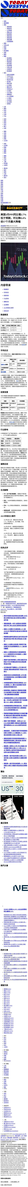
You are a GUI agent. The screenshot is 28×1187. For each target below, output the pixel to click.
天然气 (5, 1085)
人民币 (5, 1047)
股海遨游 (9, 71)
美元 (17, 381)
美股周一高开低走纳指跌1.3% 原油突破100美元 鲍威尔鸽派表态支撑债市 (15, 765)
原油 (2, 197)
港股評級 (9, 37)
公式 (5, 159)
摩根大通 (11, 422)
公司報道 (9, 30)
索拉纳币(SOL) (8, 1116)
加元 (5, 1045)
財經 (5, 47)
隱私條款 (9, 1137)
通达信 (5, 168)
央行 (5, 1095)
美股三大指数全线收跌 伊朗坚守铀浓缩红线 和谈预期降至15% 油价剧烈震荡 (15, 646)
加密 (5, 143)
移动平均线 (10, 79)
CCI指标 (9, 98)
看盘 (5, 131)
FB (11, 1139)
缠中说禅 (9, 60)
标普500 (3, 364)
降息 (15, 601)
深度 (5, 52)
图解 (5, 137)
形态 (5, 110)
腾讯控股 (6, 1071)
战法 (5, 124)
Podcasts (3, 1139)
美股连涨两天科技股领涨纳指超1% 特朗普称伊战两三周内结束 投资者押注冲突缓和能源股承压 (15, 740)
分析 (5, 112)
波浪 (5, 172)
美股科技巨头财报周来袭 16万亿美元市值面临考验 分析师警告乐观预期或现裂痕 (15, 677)
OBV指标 (9, 92)
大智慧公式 (9, 1018)
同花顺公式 (9, 1023)
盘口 (5, 126)
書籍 (5, 151)
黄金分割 (9, 83)
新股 (5, 153)
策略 (5, 43)
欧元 (7, 994)
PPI (4, 601)
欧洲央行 (6, 1100)
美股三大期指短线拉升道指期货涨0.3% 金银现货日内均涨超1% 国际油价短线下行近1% (15, 654)
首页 (2, 202)
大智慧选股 (9, 1020)
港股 (5, 25)
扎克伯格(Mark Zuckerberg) (11, 1131)
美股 (2, 182)
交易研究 (9, 69)
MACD (8, 1012)
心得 (2, 191)
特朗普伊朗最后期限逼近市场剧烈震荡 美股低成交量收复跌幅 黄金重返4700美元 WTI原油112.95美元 (15, 715)
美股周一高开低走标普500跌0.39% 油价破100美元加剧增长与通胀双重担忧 (15, 758)
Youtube (23, 1137)
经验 (5, 122)
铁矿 (5, 1087)
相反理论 (9, 61)
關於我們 (17, 1135)
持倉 (5, 149)
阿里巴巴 (6, 1073)
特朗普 (7, 601)
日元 (7, 1009)
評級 (5, 138)
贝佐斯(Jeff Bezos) (8, 1125)
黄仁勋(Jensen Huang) (9, 1123)
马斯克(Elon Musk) (9, 1121)
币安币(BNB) (7, 1109)
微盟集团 (6, 1069)
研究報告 (6, 50)
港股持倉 (9, 36)
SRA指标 (9, 102)
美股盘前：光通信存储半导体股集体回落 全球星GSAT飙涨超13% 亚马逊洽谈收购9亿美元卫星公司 (15, 733)
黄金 (7, 991)
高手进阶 (9, 63)
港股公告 (9, 32)
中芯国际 (6, 1074)
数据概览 (6, 289)
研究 (2, 188)
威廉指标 (9, 94)
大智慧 (5, 165)
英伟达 (5, 1053)
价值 (5, 114)
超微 (5, 1059)
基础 (5, 108)
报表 (5, 121)
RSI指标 (9, 90)
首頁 (5, 21)
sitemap (4, 1137)
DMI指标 (9, 100)
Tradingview (10, 76)
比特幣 (5, 145)
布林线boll (9, 89)
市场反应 (6, 292)
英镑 (7, 998)
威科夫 (5, 175)
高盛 (7, 588)
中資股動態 (10, 41)
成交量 (9, 81)
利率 (5, 1097)
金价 (7, 1002)
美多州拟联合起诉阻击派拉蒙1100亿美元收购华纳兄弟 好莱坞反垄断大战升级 (15, 618)
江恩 (5, 173)
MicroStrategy (7, 1060)
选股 (5, 135)
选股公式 (8, 1031)
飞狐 (5, 161)
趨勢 (5, 54)
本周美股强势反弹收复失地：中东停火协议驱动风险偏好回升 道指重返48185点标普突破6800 (15, 708)
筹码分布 (9, 87)
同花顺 (5, 163)
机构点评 (6, 311)
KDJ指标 (9, 85)
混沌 (5, 177)
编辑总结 (6, 301)
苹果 (5, 1055)
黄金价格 (8, 1032)
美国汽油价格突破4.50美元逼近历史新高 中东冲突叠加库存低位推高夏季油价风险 (15, 662)
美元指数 (3, 372)
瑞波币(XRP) (7, 1115)
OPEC (5, 1088)
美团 (5, 1067)
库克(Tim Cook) (8, 1129)
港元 (7, 1000)
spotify (7, 1139)
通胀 (10, 601)
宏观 (5, 119)
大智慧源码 (9, 1021)
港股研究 (9, 28)
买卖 (5, 133)
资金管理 (9, 65)
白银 (5, 1081)
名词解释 (6, 304)
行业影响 (6, 298)
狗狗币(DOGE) (8, 1113)
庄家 (5, 128)
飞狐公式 (8, 1029)
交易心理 (9, 67)
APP (22, 1135)
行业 (5, 116)
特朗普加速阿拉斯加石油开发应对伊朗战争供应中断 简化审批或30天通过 (15, 639)
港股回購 (9, 39)
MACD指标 (10, 78)
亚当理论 (9, 58)
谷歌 (5, 1057)
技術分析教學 (10, 74)
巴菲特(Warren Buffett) (10, 1127)
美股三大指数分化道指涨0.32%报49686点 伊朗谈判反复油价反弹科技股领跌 (15, 631)
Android (16, 1139)
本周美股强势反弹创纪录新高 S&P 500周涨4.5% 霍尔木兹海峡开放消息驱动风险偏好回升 (15, 685)
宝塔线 (9, 103)
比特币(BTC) (7, 1107)
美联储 (24, 344)
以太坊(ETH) (7, 1111)
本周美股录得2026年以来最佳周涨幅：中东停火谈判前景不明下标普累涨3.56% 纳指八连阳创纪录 (15, 700)
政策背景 (6, 295)
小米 (5, 1065)
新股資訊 (9, 34)
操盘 (5, 56)
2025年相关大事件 (9, 307)
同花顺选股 (9, 1025)
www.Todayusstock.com (18, 1134)
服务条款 (15, 1137)
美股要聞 (6, 23)
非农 (7, 996)
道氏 (5, 170)
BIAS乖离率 (10, 96)
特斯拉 (5, 1052)
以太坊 (5, 140)
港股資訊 (9, 26)
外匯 (2, 199)
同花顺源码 (9, 1027)
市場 (5, 48)
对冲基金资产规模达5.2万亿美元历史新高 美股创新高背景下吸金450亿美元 (15, 669)
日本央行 (6, 1102)
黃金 (2, 195)
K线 (5, 106)
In (12, 1139)
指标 (5, 72)
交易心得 (6, 45)
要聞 (5, 156)
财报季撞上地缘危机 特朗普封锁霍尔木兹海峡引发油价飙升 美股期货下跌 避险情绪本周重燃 (15, 692)
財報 (5, 147)
